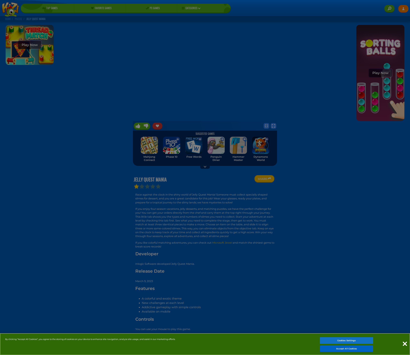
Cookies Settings (346, 340)
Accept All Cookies (346, 348)
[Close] (404, 343)
